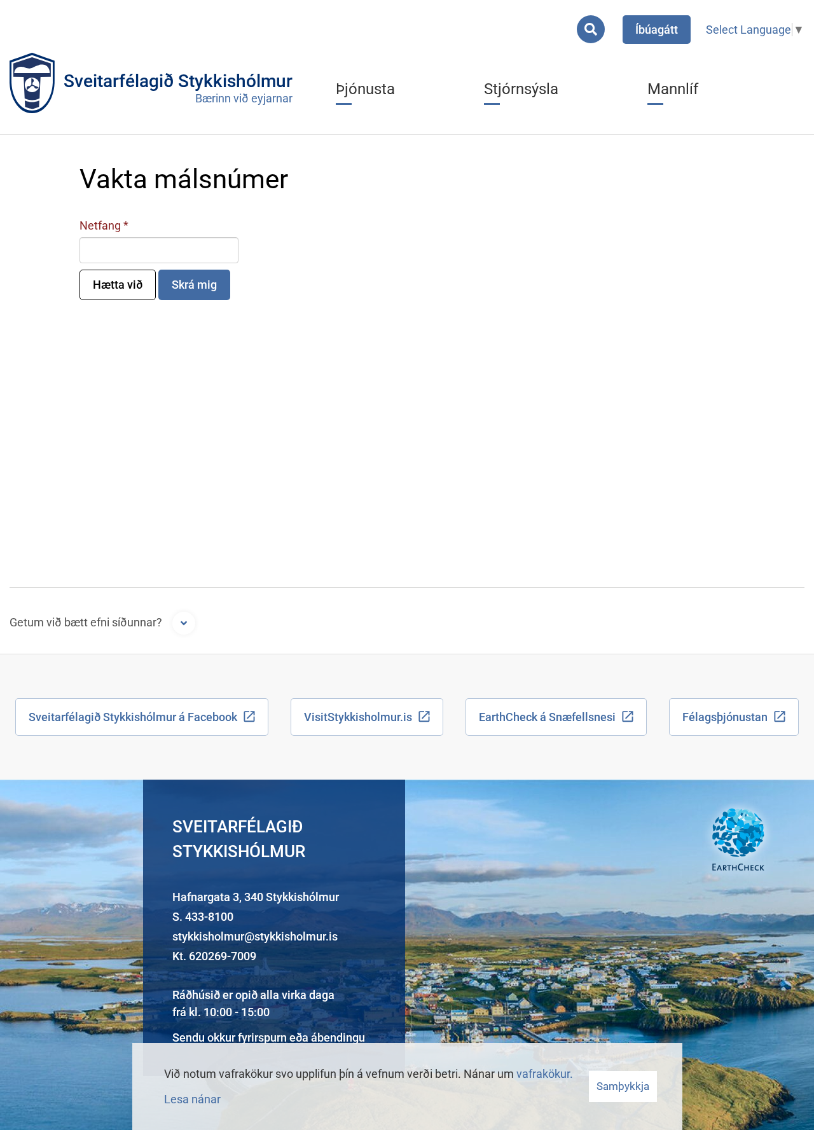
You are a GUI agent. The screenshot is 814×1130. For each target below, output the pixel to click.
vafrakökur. (544, 1073)
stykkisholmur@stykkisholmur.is (255, 936)
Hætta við (117, 284)
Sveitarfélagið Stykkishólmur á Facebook (133, 717)
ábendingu (338, 1037)
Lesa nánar (192, 1099)
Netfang (100, 225)
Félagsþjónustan (725, 717)
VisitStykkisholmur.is (358, 717)
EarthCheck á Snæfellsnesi (547, 717)
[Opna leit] (591, 29)
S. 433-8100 (202, 916)
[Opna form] (183, 623)
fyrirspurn (262, 1037)
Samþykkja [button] (623, 1086)
